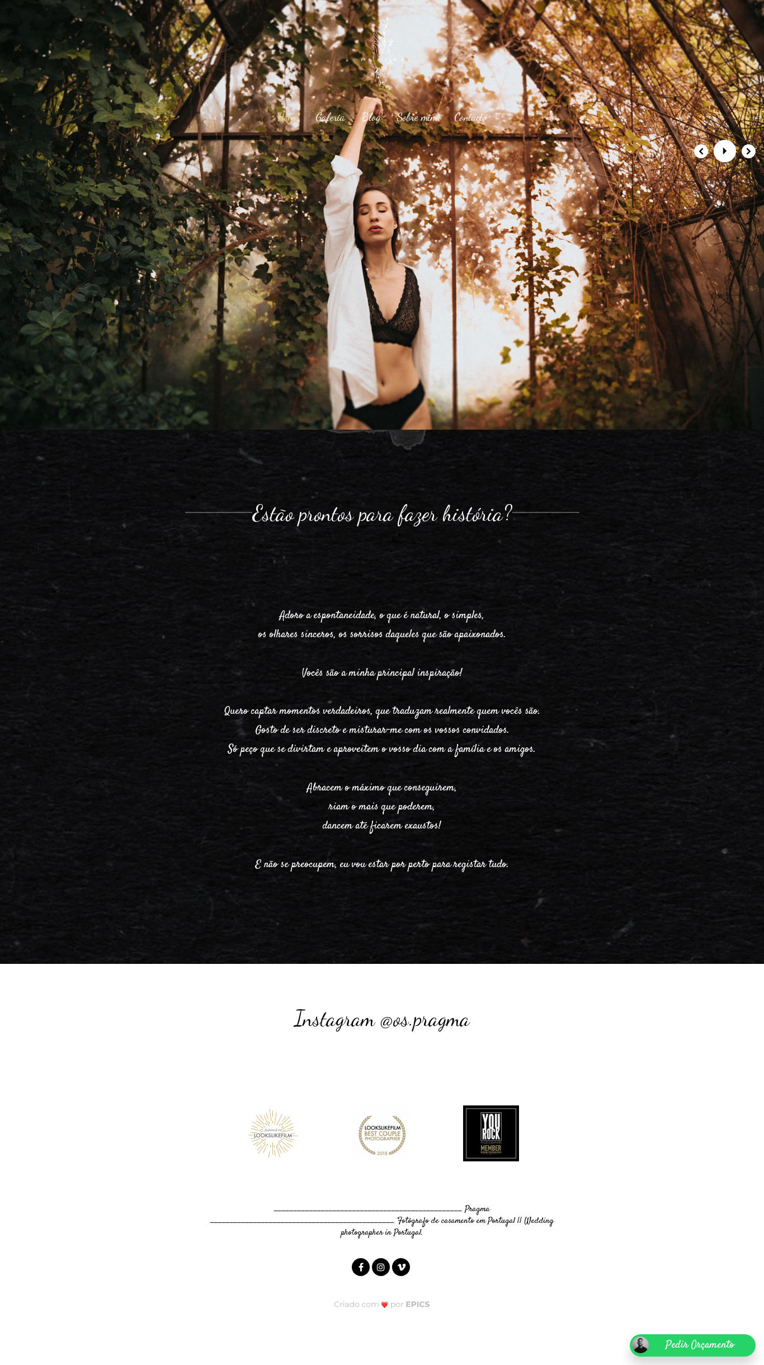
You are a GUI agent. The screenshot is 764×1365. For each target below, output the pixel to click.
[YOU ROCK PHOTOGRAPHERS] (491, 1133)
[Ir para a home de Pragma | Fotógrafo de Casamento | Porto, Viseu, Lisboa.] (382, 45)
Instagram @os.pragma (382, 1019)
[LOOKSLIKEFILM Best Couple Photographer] (382, 1133)
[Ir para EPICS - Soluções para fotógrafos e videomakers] (382, 1304)
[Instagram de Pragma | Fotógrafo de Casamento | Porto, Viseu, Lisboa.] (382, 1266)
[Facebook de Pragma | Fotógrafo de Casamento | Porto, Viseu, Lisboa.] (362, 1266)
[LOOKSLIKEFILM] (272, 1133)
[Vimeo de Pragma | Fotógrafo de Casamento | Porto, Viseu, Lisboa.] (402, 1266)
